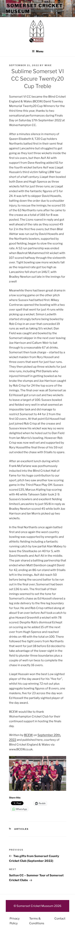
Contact (59, 918)
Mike (48, 65)
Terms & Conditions (36, 921)
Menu (39, 51)
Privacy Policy (15, 921)
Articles (21, 829)
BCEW (28, 735)
